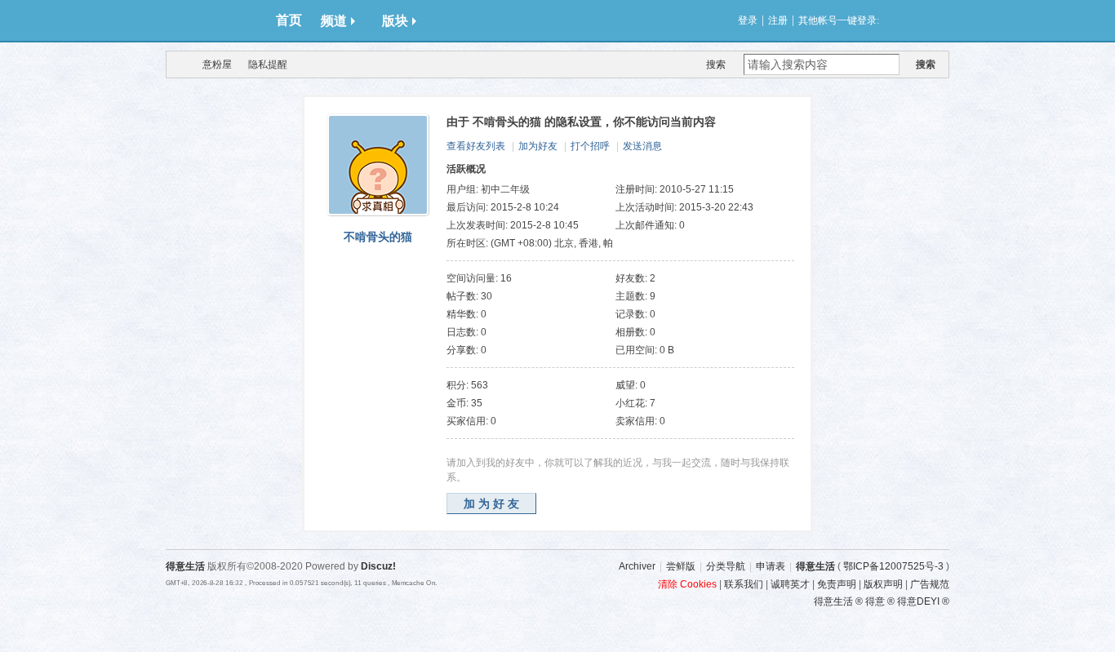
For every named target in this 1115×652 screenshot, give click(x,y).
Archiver (637, 566)
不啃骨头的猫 (378, 236)
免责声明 (836, 584)
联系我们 (743, 584)
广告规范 (929, 584)
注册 (778, 20)
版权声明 (883, 584)
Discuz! (378, 566)
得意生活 (815, 566)
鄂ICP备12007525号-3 (893, 566)
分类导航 (725, 566)
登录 (747, 20)
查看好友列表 (475, 146)
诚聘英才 (790, 584)
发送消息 (642, 146)
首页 (289, 20)
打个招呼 (590, 146)
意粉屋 (217, 64)
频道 (334, 21)
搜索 (716, 64)
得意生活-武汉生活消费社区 (176, 64)
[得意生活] (215, 20)
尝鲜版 (680, 566)
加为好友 (538, 146)
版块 (395, 21)
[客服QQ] (969, 428)
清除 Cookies (687, 584)
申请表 (770, 566)
